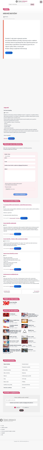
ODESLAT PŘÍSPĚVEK (20, 194)
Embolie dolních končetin (15, 345)
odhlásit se (26, 407)
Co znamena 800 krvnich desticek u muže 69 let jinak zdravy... (17, 204)
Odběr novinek (4, 427)
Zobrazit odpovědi (12, 218)
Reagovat (11, 138)
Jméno (6, 157)
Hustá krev (30, 341)
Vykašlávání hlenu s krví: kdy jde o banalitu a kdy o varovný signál (15, 331)
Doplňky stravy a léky (8, 384)
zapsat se (18, 407)
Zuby (5, 378)
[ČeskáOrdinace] (21, 2)
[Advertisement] (22, 27)
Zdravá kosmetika (7, 370)
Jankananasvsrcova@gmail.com (10, 274)
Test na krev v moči (14, 341)
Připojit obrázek (8, 187)
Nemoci (5, 375)
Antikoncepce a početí (26, 375)
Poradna (5, 367)
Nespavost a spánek (26, 367)
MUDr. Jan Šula (13, 336)
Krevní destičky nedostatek (9, 223)
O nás (2, 425)
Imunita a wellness (8, 387)
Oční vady (24, 378)
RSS (2, 434)
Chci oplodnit (36, 291)
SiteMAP (3, 433)
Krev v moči (31, 336)
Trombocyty (12, 314)
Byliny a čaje (6, 381)
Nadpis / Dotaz (7, 154)
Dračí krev (30, 349)
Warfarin (30, 320)
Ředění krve (31, 325)
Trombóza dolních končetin (14, 326)
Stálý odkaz (5, 138)
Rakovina (24, 372)
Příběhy (23, 381)
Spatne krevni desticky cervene (10, 253)
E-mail (6, 161)
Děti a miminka (7, 372)
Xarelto (30, 345)
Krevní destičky (13, 302)
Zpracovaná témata (26, 384)
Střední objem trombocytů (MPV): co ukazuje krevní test (33, 315)
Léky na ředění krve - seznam (15, 321)
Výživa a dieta (25, 370)
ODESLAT (21, 410)
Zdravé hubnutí (25, 364)
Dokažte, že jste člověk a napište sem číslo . (16, 165)
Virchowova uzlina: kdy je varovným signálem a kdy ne (15, 351)
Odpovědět (8, 52)
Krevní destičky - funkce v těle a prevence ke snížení (15, 239)
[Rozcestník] (41, 2)
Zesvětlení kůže (7, 291)
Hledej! (32, 4)
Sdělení (6, 169)
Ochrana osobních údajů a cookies (8, 431)
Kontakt (23, 387)
